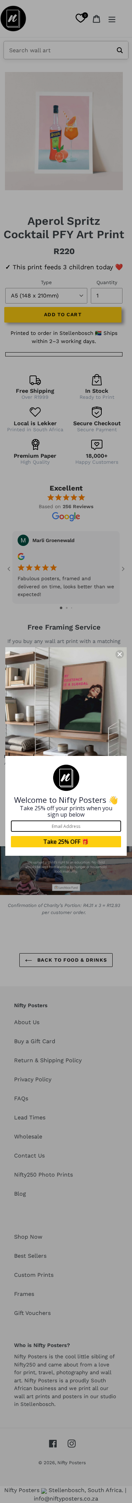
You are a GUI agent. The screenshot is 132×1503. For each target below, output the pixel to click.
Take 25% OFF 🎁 (66, 842)
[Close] (119, 654)
